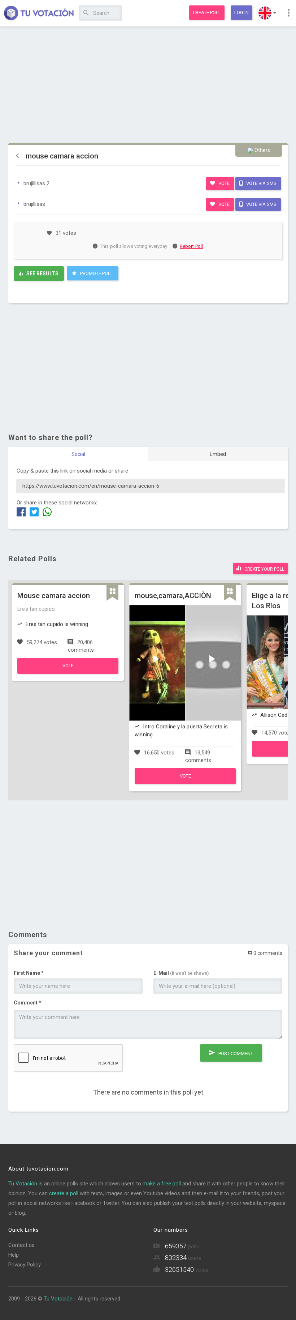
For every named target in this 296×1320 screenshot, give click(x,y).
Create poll (207, 12)
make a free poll (162, 1183)
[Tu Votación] (39, 13)
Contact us (21, 1245)
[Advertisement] (148, 85)
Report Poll (191, 246)
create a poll (63, 1193)
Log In (241, 12)
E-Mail (181, 973)
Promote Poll (96, 273)
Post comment (235, 1053)
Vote (223, 183)
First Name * (29, 973)
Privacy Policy (24, 1264)
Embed (218, 454)
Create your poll (263, 569)
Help (13, 1255)
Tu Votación (22, 1183)
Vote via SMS (261, 183)
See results (41, 273)
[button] (267, 13)
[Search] (86, 13)
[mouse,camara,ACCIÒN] (185, 782)
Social (78, 454)
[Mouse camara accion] (68, 672)
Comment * (27, 1003)
